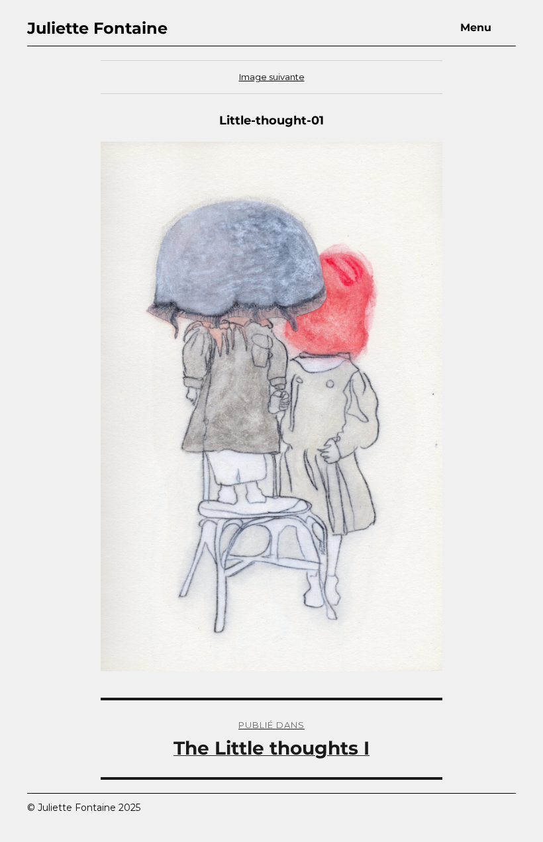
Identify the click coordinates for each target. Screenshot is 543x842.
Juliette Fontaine (97, 28)
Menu (475, 27)
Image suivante (272, 76)
